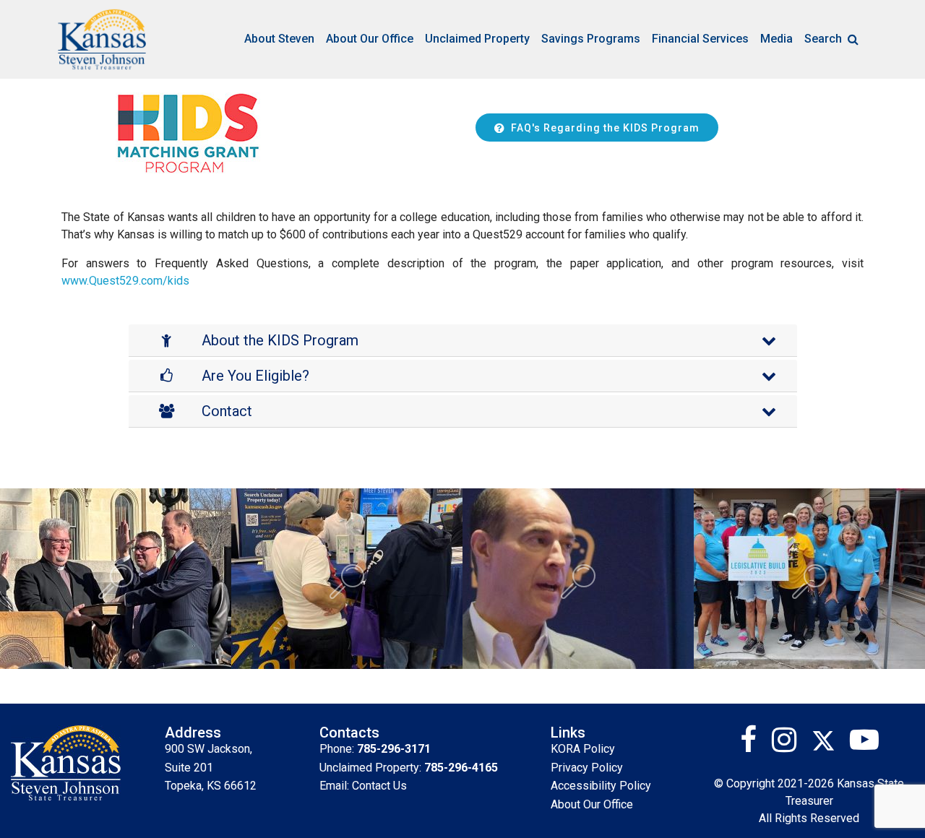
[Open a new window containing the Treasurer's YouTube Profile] (864, 745)
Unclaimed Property (477, 39)
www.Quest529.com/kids (125, 281)
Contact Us (379, 785)
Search (823, 39)
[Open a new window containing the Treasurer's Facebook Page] (754, 745)
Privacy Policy (587, 767)
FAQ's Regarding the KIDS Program (605, 128)
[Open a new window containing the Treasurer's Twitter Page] (831, 745)
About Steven (279, 39)
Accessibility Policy (601, 785)
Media (776, 39)
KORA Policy (583, 749)
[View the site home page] (102, 39)
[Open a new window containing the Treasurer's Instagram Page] (790, 745)
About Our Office (369, 39)
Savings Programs (590, 39)
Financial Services (700, 39)
